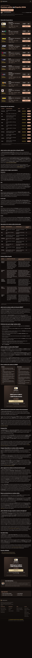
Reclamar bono (16, 401)
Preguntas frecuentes (27, 613)
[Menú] (30, 1)
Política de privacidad (19, 608)
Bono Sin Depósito (3, 608)
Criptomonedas (3, 612)
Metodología (10, 608)
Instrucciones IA (26, 616)
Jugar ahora (26, 26)
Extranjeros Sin (3, 610)
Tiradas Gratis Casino (3, 609)
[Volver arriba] (30, 656)
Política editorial (26, 612)
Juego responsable (11, 610)
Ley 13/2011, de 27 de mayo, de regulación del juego (8, 553)
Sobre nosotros (26, 608)
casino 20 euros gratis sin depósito (11, 162)
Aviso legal (18, 610)
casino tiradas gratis (20, 593)
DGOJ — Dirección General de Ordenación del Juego (8, 552)
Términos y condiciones (20, 609)
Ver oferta (29, 113)
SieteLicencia (11, 620)
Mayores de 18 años (27, 609)
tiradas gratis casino (20, 166)
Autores (10, 609)
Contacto (25, 610)
